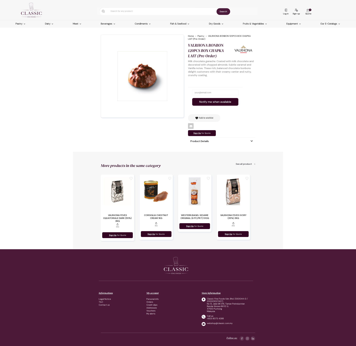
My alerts (150, 313)
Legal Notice (105, 299)
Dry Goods (215, 23)
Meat (76, 23)
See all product (244, 164)
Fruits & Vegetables (254, 23)
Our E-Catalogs (329, 23)
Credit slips (151, 305)
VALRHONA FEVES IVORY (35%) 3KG (233, 217)
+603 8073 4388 (215, 318)
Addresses (151, 307)
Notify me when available (215, 102)
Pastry (19, 23)
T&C (101, 302)
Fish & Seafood (178, 23)
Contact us (104, 305)
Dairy (48, 23)
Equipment (292, 23)
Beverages (107, 23)
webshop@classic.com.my (220, 323)
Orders (149, 302)
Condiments (141, 23)
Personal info (152, 299)
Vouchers (150, 310)
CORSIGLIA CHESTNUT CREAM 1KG (156, 217)
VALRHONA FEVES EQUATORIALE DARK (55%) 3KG (117, 218)
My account (152, 293)
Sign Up (197, 133)
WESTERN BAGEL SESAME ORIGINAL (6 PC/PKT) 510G (195, 217)
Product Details (199, 141)
